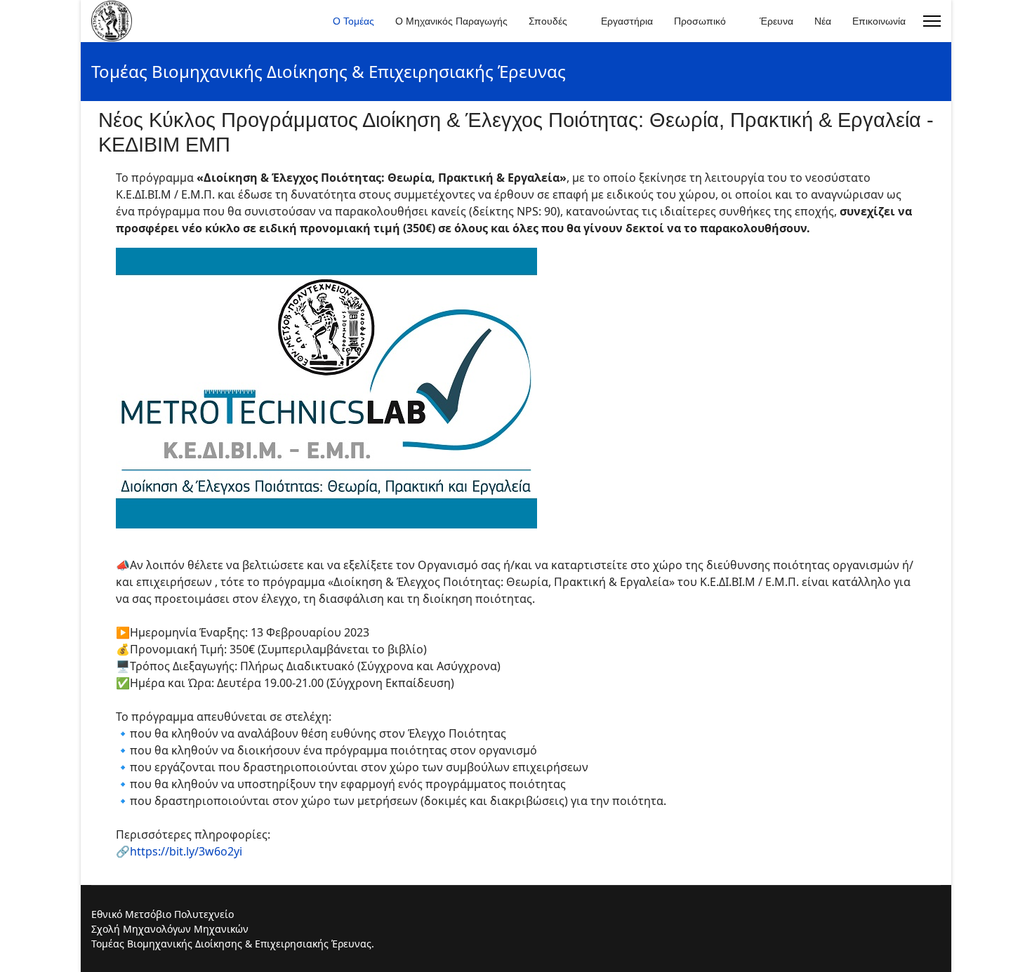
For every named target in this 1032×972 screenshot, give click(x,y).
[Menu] (932, 21)
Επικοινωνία (879, 21)
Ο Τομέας (353, 21)
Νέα (822, 21)
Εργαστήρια (627, 21)
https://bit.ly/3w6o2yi (186, 851)
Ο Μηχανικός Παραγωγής (451, 21)
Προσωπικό (700, 21)
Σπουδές (548, 21)
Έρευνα (776, 21)
